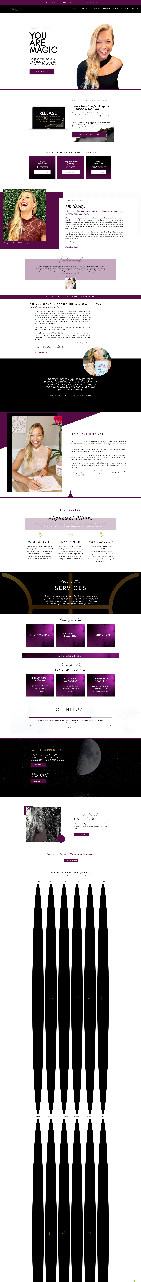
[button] (30, 725)
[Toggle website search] (138, 9)
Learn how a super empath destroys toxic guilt (59, 2)
